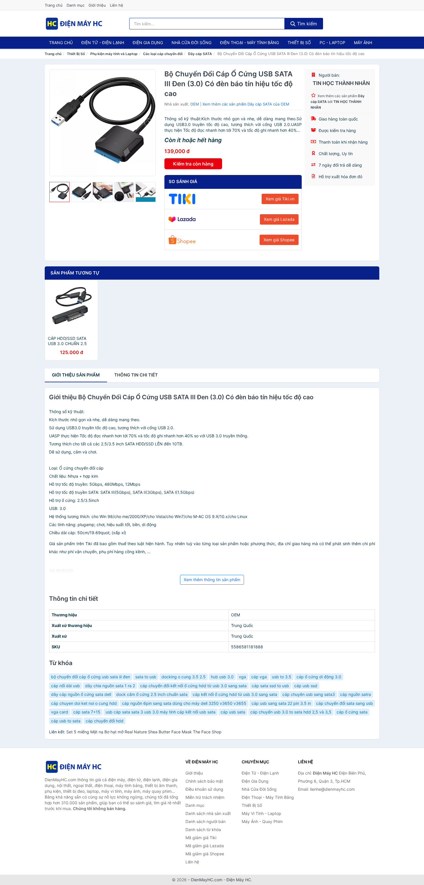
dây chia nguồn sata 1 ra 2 (110, 685)
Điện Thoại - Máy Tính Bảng (249, 42)
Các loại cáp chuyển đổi (163, 54)
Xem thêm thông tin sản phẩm (212, 579)
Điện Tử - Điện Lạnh (102, 42)
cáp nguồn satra (355, 694)
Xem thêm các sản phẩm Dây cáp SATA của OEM (245, 104)
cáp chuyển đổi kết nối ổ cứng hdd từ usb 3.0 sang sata (193, 685)
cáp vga (259, 676)
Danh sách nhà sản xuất (208, 813)
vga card (59, 711)
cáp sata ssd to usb (270, 685)
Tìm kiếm (306, 24)
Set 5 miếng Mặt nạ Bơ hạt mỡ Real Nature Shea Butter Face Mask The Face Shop (144, 731)
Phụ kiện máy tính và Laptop (114, 54)
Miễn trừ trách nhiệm (204, 797)
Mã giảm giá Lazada (204, 845)
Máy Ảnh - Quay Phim (262, 821)
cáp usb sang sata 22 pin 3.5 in (281, 703)
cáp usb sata (233, 711)
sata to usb (145, 676)
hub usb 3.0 (222, 676)
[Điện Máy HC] (73, 767)
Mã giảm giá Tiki (200, 837)
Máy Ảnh (363, 42)
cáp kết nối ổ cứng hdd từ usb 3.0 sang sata (235, 694)
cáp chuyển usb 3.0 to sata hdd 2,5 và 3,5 (290, 711)
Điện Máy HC (238, 879)
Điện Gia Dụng (148, 42)
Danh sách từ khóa (203, 829)
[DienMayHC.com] (74, 23)
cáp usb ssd (305, 685)
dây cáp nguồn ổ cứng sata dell (81, 694)
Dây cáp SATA (200, 54)
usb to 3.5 (281, 676)
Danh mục (76, 5)
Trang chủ (54, 5)
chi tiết (136, 375)
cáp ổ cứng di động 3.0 (319, 676)
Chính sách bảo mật (204, 781)
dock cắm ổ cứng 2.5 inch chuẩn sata (151, 694)
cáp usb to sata (65, 720)
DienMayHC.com (206, 879)
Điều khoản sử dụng (204, 789)
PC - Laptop (332, 42)
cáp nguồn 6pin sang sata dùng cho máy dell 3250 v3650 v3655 (184, 703)
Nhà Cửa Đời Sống (191, 42)
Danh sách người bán (205, 821)
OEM (194, 104)
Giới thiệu (97, 5)
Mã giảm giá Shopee (204, 853)
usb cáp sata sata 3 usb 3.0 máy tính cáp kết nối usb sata (160, 711)
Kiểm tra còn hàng (193, 164)
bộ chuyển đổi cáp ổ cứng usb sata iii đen (90, 676)
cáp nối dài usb (65, 685)
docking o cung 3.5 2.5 (184, 676)
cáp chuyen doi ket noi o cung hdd (84, 703)
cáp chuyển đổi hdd (104, 720)
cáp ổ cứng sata (352, 711)
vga (242, 676)
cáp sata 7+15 (86, 711)
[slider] (59, 192)
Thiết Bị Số (299, 42)
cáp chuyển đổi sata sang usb (344, 703)
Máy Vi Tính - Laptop (261, 813)
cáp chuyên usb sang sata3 (308, 694)
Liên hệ (116, 5)
